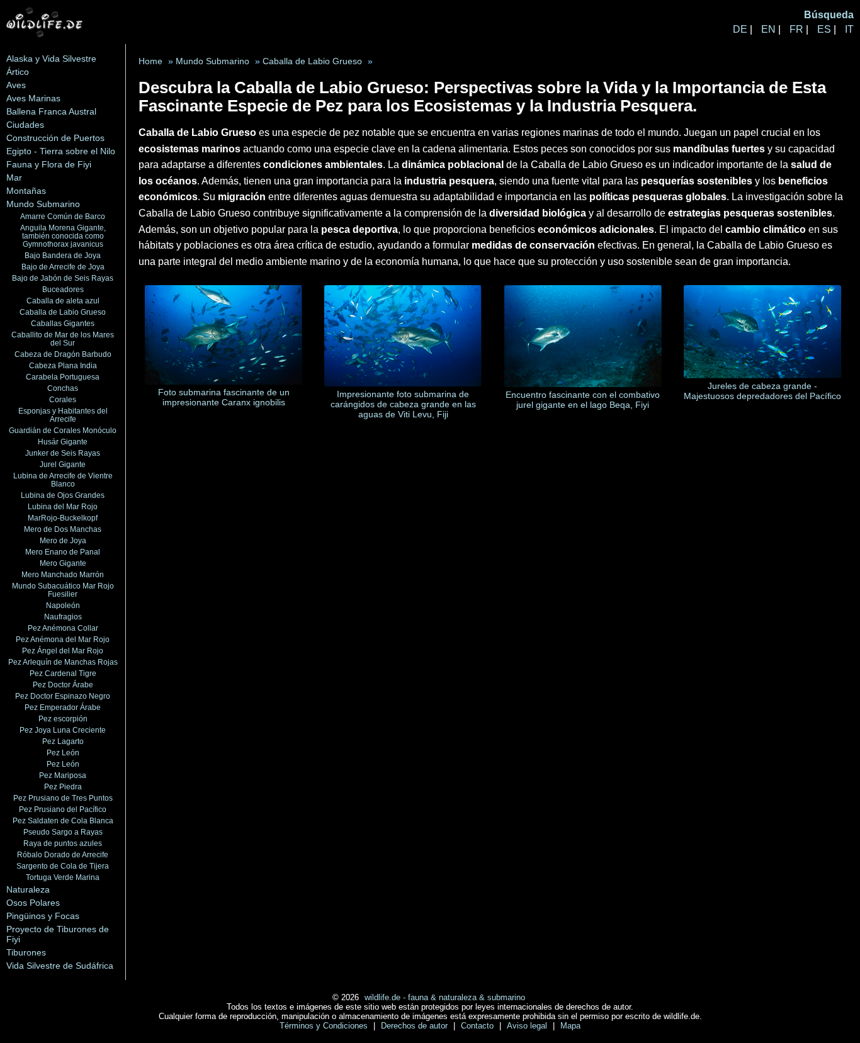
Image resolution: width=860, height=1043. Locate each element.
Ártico (17, 72)
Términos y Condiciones (325, 1025)
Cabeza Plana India (63, 365)
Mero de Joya (63, 540)
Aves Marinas (33, 98)
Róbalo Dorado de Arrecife (62, 854)
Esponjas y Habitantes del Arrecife (63, 415)
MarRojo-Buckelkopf (63, 518)
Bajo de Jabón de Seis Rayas (62, 278)
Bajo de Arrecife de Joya (63, 266)
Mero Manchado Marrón (62, 574)
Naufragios (63, 616)
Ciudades (25, 125)
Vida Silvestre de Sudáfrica (59, 966)
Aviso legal (528, 1025)
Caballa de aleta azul (62, 300)
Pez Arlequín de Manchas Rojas (63, 662)
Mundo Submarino (43, 204)
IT (849, 29)
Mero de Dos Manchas (62, 529)
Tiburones (26, 952)
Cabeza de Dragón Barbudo (62, 354)
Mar (14, 177)
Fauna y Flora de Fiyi (48, 164)
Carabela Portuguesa (62, 377)
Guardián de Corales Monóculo (62, 430)
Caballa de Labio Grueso (63, 312)
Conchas (62, 388)
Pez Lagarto (63, 741)
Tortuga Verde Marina (62, 877)
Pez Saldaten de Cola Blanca (63, 820)
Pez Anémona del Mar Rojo (63, 639)
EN (768, 29)
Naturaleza (28, 889)
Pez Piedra (63, 786)
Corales (62, 399)
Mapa (570, 1025)
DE (740, 29)
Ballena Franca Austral (51, 111)
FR (796, 29)
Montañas (26, 191)
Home (150, 61)
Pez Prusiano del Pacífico (62, 809)
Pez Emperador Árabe (63, 707)
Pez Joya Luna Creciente (63, 730)
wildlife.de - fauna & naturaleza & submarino (445, 997)
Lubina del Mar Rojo (63, 506)
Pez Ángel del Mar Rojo (62, 650)
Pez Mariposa (62, 775)
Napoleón (63, 605)
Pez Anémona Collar (63, 628)
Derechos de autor (415, 1025)
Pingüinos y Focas (42, 916)
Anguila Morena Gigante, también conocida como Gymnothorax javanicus (63, 235)
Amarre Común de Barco (62, 216)
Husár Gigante (63, 441)
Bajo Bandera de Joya (63, 255)
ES (824, 29)
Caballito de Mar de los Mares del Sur (62, 338)
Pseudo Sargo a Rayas (63, 832)
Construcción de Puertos (55, 138)
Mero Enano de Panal (62, 552)
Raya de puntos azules (62, 843)
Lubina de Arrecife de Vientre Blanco (63, 479)
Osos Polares (33, 903)
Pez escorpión (63, 718)
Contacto (478, 1025)
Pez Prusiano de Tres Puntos (63, 798)
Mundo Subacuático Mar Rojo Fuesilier (63, 590)
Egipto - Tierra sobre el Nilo (60, 151)
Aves (16, 85)
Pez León (63, 752)
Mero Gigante (63, 563)
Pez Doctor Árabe (63, 684)
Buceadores (63, 289)
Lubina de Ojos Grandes (63, 495)
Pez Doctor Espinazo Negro (62, 696)
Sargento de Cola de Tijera (62, 866)
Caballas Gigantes (62, 323)
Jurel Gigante (63, 464)
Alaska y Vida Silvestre (51, 59)
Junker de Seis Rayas (62, 453)
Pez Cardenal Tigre (63, 673)
